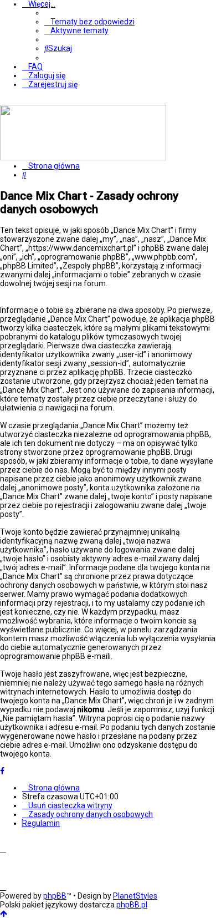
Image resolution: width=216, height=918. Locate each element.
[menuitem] (89, 21)
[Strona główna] (83, 157)
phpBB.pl (131, 904)
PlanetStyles (135, 895)
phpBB (54, 895)
